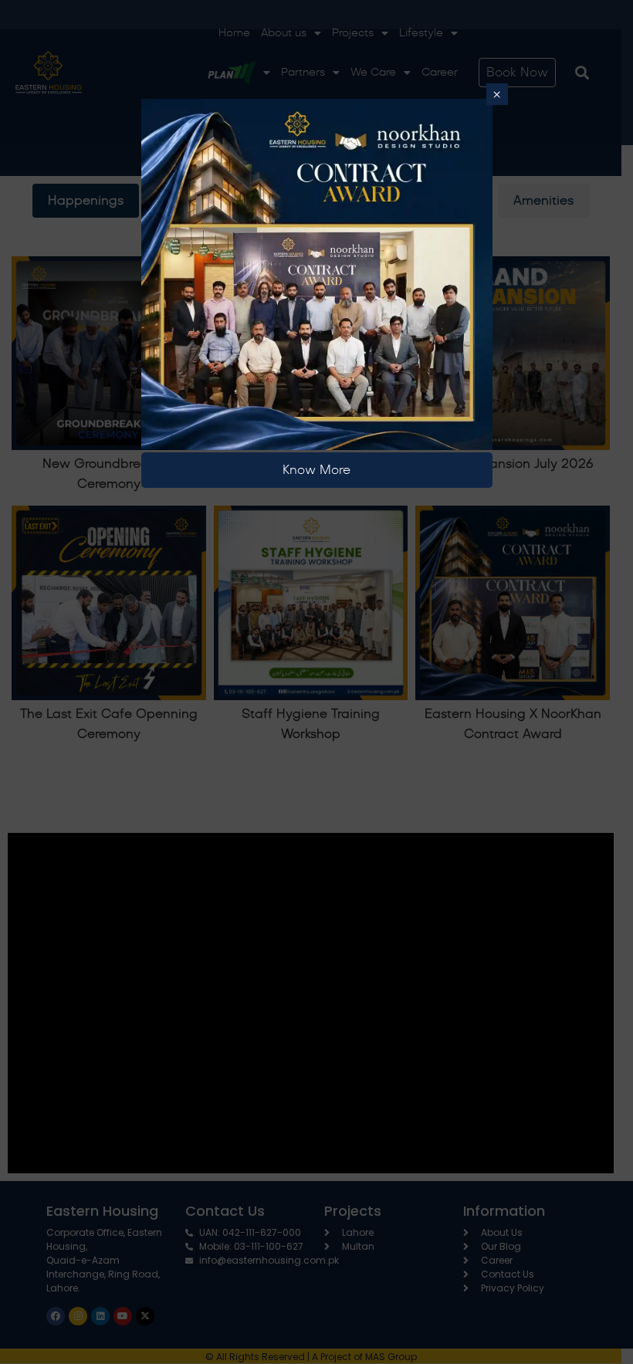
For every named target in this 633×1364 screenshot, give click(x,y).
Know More (316, 470)
